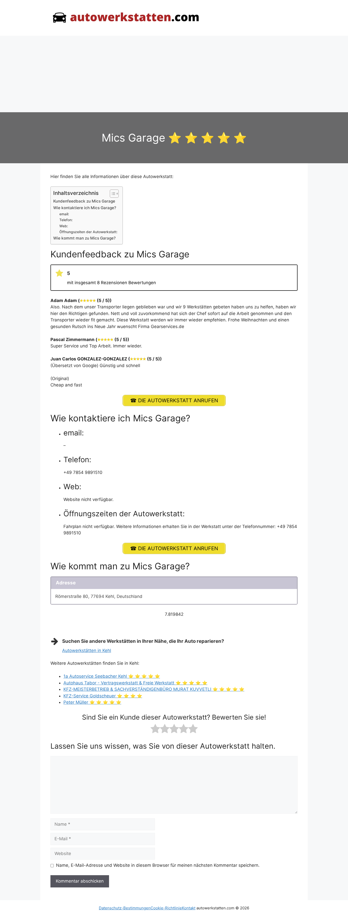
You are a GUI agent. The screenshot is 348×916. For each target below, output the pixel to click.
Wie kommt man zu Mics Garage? (84, 238)
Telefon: (66, 220)
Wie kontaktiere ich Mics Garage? (84, 207)
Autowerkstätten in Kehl (86, 650)
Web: (63, 226)
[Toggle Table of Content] (111, 193)
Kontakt (188, 908)
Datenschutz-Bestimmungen (125, 908)
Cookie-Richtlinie (166, 908)
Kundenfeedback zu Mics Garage (84, 201)
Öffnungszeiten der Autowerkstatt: (88, 232)
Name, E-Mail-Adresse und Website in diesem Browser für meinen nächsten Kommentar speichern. (158, 865)
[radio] (155, 729)
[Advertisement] (174, 74)
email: (64, 214)
